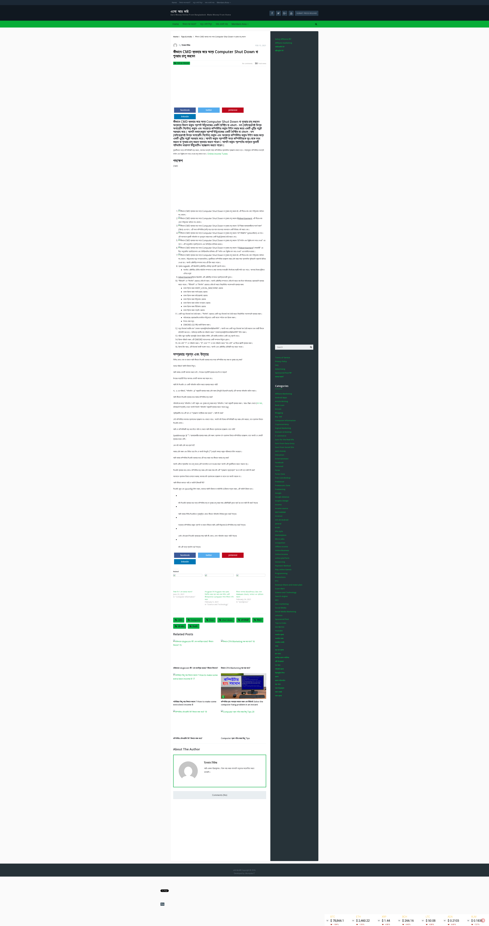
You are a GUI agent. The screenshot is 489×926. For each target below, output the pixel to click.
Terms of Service (282, 357)
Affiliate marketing (283, 43)
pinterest (232, 110)
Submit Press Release (306, 13)
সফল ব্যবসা (278, 695)
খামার (276, 646)
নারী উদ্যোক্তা (279, 661)
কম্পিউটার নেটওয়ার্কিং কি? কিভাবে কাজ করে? (187, 738)
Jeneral (278, 523)
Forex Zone (280, 474)
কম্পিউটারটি (245, 620)
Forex (277, 470)
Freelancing (280, 489)
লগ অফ (259, 403)
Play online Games (283, 569)
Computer (196, 620)
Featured (279, 466)
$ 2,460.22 (363, 920)
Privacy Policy (281, 361)
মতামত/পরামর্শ (279, 376)
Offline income (281, 546)
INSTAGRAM (280, 512)
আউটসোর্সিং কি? (280, 46)
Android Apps (281, 397)
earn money (280, 451)
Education (279, 455)
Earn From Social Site (284, 447)
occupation (280, 543)
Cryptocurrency (282, 424)
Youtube (279, 630)
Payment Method (283, 565)
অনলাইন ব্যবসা (279, 634)
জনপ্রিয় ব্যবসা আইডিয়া (282, 657)
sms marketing (282, 604)
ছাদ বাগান (278, 653)
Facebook (279, 462)
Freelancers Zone (282, 485)
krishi (277, 527)
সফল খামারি (278, 692)
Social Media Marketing (285, 611)
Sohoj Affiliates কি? (283, 39)
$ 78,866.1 (337, 920)
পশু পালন (277, 665)
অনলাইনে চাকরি (279, 642)
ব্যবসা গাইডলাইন (280, 680)
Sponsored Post (282, 619)
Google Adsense (282, 497)
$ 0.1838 (477, 920)
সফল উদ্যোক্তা (279, 688)
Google (278, 493)
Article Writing (281, 401)
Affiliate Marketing (283, 393)
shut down (227, 620)
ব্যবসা (277, 676)
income (278, 504)
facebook (185, 110)
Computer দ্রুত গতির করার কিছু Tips (235, 738)
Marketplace (280, 535)
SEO (277, 600)
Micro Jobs (279, 539)
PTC (277, 581)
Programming (281, 573)
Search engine (281, 596)
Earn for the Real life (284, 439)
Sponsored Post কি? (283, 373)
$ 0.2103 (453, 920)
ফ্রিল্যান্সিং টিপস (279, 672)
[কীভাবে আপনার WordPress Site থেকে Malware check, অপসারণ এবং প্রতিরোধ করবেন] (250, 582)
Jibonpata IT (250, 873)
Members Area (223, 3)
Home (174, 3)
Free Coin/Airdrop (282, 478)
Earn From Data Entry (285, 443)
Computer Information (285, 420)
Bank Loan (279, 405)
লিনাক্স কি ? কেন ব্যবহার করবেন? (182, 591)
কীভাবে (259, 620)
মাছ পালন (278, 684)
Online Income (281, 554)
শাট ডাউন (181, 626)
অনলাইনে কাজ (279, 638)
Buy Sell (278, 416)
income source (281, 508)
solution (278, 615)
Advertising (280, 369)
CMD (180, 620)
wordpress (279, 627)
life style (279, 531)
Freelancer (279, 481)
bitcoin (278, 409)
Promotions (280, 577)
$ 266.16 (408, 920)
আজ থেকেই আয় (209, 3)
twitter (209, 110)
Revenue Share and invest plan (288, 585)
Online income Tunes (217, 153)
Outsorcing (280, 562)
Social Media (280, 608)
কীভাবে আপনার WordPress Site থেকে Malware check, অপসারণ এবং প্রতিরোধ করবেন (249, 594)
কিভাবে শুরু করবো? (184, 3)
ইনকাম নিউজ (186, 45)
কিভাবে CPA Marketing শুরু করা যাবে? (235, 668)
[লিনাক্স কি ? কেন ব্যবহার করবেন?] (187, 582)
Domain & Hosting (283, 432)
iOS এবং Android (281, 520)
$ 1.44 (386, 920)
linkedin (185, 116)
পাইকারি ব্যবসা (279, 669)
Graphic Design (281, 500)
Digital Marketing (283, 428)
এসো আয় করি (180, 11)
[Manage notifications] (483, 920)
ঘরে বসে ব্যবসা (279, 650)
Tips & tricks (183, 63)
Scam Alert (280, 588)
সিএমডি (195, 626)
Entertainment (281, 458)
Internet (278, 516)
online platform (282, 558)
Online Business (282, 550)
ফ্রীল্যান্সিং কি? (279, 50)
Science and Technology (285, 592)
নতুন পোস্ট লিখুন (197, 3)
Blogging (279, 413)
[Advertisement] (219, 88)
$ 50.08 (431, 920)
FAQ (277, 365)
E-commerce (280, 436)
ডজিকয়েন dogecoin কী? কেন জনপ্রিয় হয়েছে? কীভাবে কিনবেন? (195, 668)
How (211, 620)
